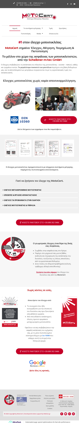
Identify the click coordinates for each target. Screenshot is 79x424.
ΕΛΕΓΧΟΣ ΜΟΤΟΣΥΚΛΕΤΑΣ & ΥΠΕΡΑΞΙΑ (19, 205)
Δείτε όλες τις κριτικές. (39, 370)
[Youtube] (74, 4)
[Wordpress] (73, 413)
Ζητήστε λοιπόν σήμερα (46, 272)
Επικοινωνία (53, 34)
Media (39, 34)
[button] (39, 190)
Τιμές (51, 28)
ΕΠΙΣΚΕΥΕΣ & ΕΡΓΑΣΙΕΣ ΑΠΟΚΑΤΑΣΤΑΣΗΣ (20, 195)
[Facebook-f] (67, 4)
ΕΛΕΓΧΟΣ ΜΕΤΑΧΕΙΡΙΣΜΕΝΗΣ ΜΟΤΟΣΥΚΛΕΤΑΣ (22, 190)
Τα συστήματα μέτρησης (32, 28)
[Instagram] (71, 4)
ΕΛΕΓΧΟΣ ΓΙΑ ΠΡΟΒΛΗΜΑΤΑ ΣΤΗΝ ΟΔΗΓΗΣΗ (22, 200)
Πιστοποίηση (25, 34)
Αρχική (14, 28)
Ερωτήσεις (63, 28)
